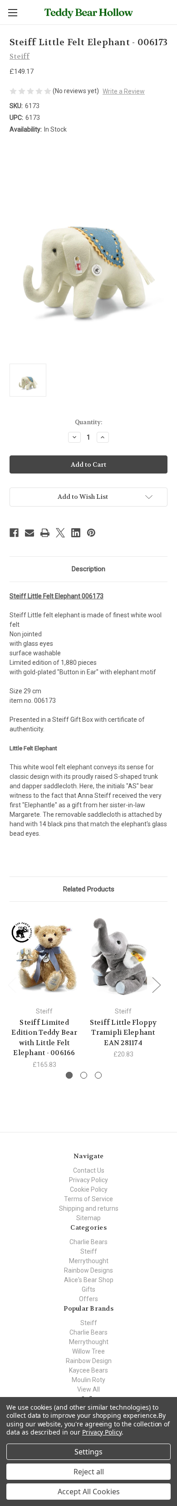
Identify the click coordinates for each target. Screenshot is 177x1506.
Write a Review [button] (124, 91)
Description (88, 569)
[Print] (44, 532)
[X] (60, 532)
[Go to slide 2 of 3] (83, 1075)
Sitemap (88, 1218)
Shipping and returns (88, 1208)
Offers (88, 1298)
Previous (12, 984)
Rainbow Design (89, 1360)
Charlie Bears (88, 1242)
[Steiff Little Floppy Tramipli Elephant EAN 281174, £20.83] (123, 956)
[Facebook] (14, 532)
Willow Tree (88, 1351)
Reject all (89, 1472)
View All (88, 1389)
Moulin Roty (88, 1379)
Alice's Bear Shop (88, 1279)
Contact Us (88, 1170)
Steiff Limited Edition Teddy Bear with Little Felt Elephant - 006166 (44, 1038)
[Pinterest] (91, 532)
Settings (88, 1452)
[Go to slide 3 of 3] (98, 1075)
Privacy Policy (88, 1180)
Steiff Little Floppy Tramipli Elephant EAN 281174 (123, 1032)
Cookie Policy (89, 1189)
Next (156, 984)
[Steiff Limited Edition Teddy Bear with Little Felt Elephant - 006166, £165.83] (44, 956)
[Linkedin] (75, 532)
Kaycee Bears (88, 1370)
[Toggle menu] (12, 12)
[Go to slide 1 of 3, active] (69, 1075)
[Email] (29, 532)
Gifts (88, 1289)
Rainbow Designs (88, 1270)
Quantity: (88, 422)
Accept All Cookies (89, 1492)
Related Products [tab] (88, 889)
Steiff (88, 1251)
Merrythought (88, 1260)
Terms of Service (88, 1199)
